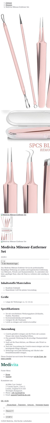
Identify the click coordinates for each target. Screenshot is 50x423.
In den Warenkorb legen (10, 264)
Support (8, 377)
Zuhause (9, 3)
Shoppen (9, 5)
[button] (5, 401)
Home (8, 375)
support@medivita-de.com (20, 395)
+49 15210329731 (18, 393)
